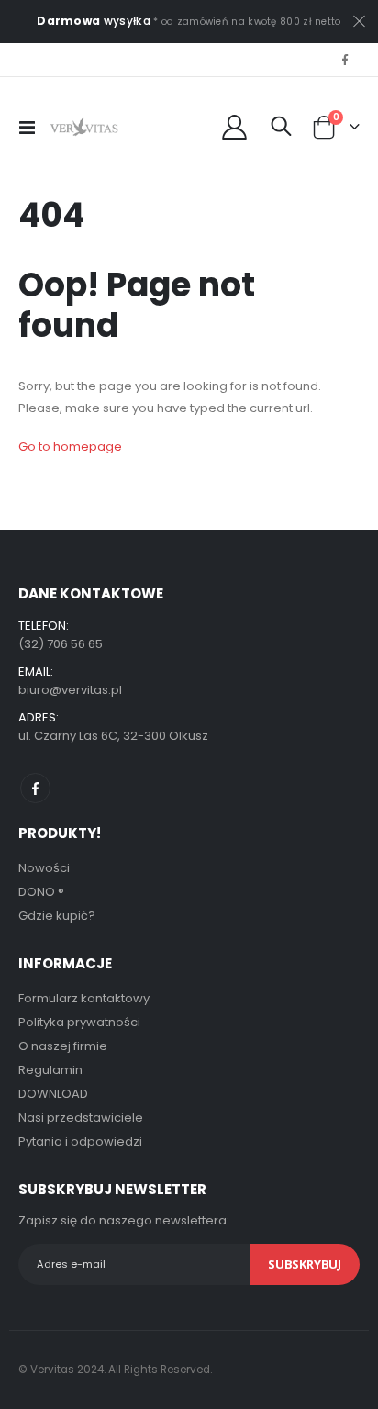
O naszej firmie (62, 1046)
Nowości (44, 868)
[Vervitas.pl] (84, 128)
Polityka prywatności (79, 1022)
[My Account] (233, 127)
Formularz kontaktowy (84, 998)
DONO (41, 891)
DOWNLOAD (53, 1093)
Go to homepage (70, 446)
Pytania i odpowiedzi (80, 1141)
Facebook (35, 788)
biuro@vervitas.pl (70, 690)
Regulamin (50, 1070)
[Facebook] (345, 59)
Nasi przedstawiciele (80, 1117)
